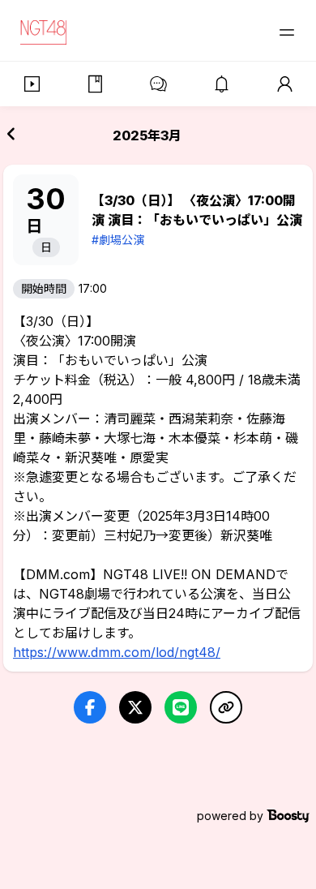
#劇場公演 (118, 240)
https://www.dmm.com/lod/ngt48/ (116, 652)
